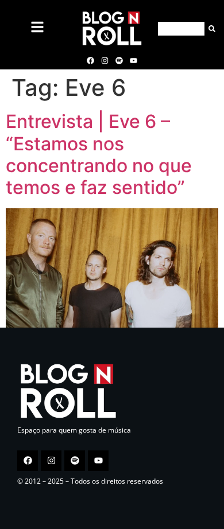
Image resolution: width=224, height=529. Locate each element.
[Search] (209, 29)
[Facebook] (90, 60)
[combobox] (181, 29)
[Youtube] (134, 60)
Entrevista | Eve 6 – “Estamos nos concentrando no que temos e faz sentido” (99, 154)
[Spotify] (119, 60)
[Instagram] (104, 60)
